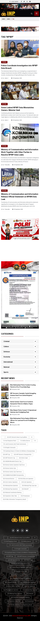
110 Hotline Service (25, 440)
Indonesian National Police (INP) (21, 615)
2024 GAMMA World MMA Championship (13, 475)
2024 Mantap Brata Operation (10, 485)
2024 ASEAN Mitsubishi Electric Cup (12, 461)
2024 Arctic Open (23, 458)
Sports (6, 372)
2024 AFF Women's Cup (9, 458)
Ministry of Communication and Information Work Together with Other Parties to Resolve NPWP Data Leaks (19, 152)
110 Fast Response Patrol (9, 440)
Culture (6, 346)
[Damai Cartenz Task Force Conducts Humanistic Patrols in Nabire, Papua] (5, 404)
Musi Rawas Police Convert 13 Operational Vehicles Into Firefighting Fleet (23, 411)
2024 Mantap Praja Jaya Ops (29, 485)
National (4, 104)
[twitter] (24, 1)
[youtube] (30, 1)
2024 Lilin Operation (26, 482)
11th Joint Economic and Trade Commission (14, 444)
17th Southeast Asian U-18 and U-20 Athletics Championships (19, 451)
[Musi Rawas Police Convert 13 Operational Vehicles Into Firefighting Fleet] (5, 412)
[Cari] (31, 13)
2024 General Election (8, 478)
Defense (7, 352)
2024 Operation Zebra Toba (10, 496)
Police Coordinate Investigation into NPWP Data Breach (19, 66)
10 (31, 437)
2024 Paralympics (25, 496)
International (8, 362)
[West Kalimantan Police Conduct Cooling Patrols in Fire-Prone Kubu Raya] (5, 387)
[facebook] (21, 1)
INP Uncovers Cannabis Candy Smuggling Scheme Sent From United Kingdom (23, 394)
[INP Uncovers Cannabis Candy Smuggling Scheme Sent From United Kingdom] (5, 395)
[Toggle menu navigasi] (36, 13)
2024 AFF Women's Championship (22, 454)
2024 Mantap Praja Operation (10, 489)
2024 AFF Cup (6, 454)
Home (3, 19)
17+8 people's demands (9, 447)
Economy (7, 357)
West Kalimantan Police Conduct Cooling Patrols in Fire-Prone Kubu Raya (23, 386)
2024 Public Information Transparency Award (14, 499)
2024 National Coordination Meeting (12, 492)
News (8, 19)
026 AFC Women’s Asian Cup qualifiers (17, 437)
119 (35, 440)
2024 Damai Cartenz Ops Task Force (12, 471)
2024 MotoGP (25, 489)
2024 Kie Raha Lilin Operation (25, 478)
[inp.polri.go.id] (8, 13)
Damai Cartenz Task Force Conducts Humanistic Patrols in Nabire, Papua (21, 403)
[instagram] (27, 1)
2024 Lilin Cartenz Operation (10, 482)
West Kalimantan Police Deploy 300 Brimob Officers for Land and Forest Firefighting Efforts (23, 420)
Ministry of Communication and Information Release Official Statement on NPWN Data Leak (19, 196)
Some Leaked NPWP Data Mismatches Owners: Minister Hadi (17, 108)
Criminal (4, 62)
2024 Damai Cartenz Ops (9, 468)
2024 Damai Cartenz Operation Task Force (14, 464)
